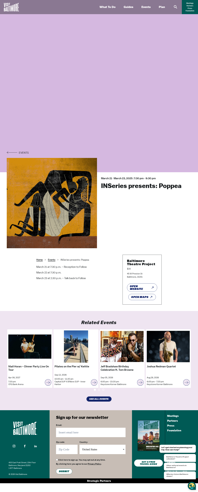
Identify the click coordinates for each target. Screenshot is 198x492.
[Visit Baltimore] (25, 428)
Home (39, 259)
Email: (59, 425)
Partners (190, 6)
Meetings (190, 3)
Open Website (136, 288)
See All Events (99, 399)
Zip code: (60, 442)
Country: (83, 442)
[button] (14, 446)
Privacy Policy (94, 464)
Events (51, 259)
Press (190, 8)
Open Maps (140, 297)
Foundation (190, 11)
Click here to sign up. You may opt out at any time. (81, 460)
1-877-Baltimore (15, 468)
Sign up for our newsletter (82, 417)
